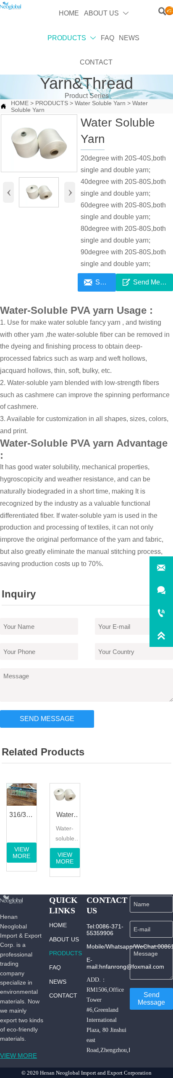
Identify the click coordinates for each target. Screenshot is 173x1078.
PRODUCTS (51, 103)
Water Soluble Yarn (100, 103)
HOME (20, 103)
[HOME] (10, 5)
